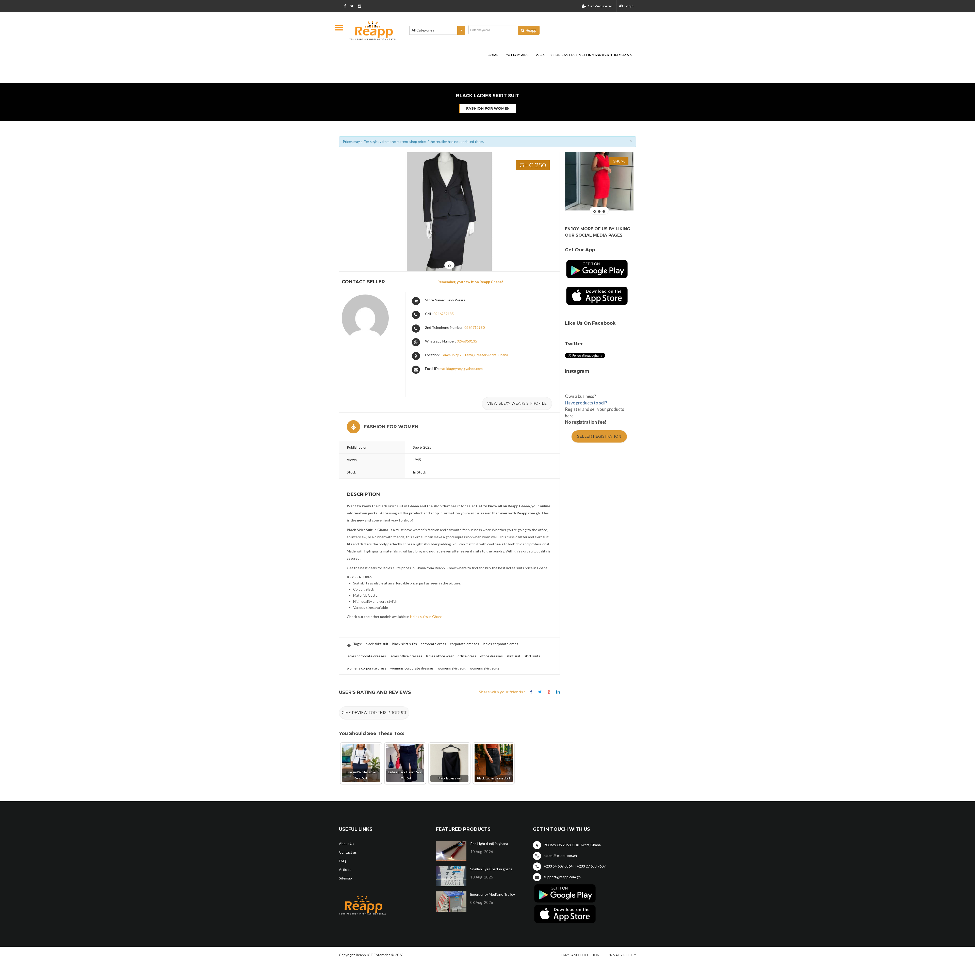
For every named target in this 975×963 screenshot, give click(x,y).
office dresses (491, 656)
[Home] (373, 30)
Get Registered (600, 6)
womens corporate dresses (412, 668)
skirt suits (532, 656)
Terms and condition (579, 955)
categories (517, 55)
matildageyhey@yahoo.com (461, 368)
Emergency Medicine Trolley (492, 894)
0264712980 (474, 327)
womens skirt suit (451, 668)
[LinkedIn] (558, 692)
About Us (346, 843)
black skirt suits (404, 644)
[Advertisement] (414, 60)
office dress (467, 656)
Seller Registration (599, 436)
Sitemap (345, 878)
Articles (345, 869)
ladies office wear (440, 656)
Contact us (348, 852)
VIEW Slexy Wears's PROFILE (517, 403)
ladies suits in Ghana (426, 616)
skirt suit (514, 656)
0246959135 (443, 314)
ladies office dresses (406, 656)
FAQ (342, 861)
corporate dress (433, 644)
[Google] (549, 692)
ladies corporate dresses (366, 656)
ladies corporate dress (500, 644)
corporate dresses (464, 644)
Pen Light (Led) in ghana (489, 843)
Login (628, 6)
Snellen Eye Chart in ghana (491, 869)
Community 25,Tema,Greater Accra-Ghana (474, 355)
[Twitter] (540, 692)
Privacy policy (622, 955)
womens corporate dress (366, 668)
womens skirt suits (484, 668)
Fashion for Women (488, 108)
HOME (493, 55)
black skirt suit (377, 644)
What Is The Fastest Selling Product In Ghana (584, 55)
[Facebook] (531, 692)
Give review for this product (374, 712)
